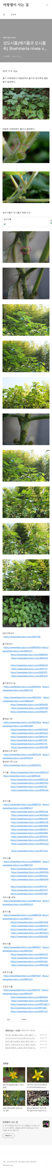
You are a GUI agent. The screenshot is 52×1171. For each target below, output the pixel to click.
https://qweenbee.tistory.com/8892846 (22, 722)
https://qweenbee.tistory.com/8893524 (22, 765)
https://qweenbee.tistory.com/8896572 (29, 925)
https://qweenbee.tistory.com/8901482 (29, 961)
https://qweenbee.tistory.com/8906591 (29, 711)
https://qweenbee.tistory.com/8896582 (29, 704)
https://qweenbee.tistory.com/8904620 (30, 843)
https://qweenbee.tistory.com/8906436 (29, 790)
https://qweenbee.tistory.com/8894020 (22, 697)
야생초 (17, 1030)
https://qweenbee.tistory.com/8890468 (29, 811)
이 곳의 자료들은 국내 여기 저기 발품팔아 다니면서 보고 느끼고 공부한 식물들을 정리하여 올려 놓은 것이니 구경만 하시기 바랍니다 (21, 1128)
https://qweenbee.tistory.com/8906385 (29, 936)
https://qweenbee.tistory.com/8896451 (29, 733)
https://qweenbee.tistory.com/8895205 (22, 754)
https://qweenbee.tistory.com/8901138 (22, 636)
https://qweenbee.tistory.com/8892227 (30, 772)
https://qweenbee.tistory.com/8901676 (29, 786)
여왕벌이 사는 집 (16, 5)
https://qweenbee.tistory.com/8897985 (29, 708)
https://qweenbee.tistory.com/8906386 (29, 965)
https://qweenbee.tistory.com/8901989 (29, 747)
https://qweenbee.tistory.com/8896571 (29, 829)
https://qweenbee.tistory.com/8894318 (29, 822)
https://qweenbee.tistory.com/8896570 (29, 954)
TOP (47, 1163)
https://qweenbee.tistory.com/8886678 (29, 654)
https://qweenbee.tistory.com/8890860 (29, 868)
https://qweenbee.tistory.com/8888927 (22, 947)
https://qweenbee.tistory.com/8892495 (29, 818)
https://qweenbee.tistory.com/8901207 (29, 958)
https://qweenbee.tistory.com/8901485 (29, 893)
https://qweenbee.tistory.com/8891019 (22, 990)
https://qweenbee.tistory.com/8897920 (29, 783)
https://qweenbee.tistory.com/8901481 (29, 929)
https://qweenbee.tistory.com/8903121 (29, 676)
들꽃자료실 (9, 1030)
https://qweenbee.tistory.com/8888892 (22, 861)
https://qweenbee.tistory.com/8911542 (29, 851)
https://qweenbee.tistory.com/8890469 (21, 776)
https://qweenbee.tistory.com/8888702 (22, 804)
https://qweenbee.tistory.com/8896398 (29, 879)
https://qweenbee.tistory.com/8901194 (29, 886)
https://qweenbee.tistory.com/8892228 (29, 779)
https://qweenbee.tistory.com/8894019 (29, 736)
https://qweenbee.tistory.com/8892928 (30, 872)
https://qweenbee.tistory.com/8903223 (29, 840)
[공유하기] (12, 1020)
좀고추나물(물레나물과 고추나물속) (19, 1035)
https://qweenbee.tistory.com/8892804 (22, 647)
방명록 (13, 14)
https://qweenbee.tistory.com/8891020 (22, 975)
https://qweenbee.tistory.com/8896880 (29, 833)
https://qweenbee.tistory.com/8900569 (29, 665)
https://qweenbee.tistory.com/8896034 (22, 686)
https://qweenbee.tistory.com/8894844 (29, 876)
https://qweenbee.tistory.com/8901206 (29, 1000)
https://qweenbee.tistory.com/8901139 (29, 740)
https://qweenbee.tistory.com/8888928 (22, 915)
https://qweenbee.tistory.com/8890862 (30, 815)
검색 (41, 5)
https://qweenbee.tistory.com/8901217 (29, 890)
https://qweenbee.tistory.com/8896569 (29, 997)
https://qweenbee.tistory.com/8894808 (29, 826)
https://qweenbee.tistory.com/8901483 (29, 1004)
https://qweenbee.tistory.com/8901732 (29, 1011)
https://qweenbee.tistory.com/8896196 (29, 658)
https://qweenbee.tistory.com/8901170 (29, 743)
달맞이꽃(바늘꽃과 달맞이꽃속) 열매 (19, 1041)
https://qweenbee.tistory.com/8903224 (30, 933)
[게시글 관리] (15, 1020)
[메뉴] (47, 5)
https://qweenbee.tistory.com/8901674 (29, 836)
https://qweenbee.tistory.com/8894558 (29, 922)
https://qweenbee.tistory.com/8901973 (29, 672)
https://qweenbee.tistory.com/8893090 (29, 729)
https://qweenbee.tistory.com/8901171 (29, 669)
